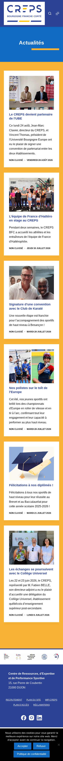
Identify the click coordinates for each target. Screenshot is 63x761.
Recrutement (14, 700)
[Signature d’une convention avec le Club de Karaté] (31, 283)
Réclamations (41, 705)
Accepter (23, 746)
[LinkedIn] (39, 717)
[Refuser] (58, 744)
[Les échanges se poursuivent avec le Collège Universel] (31, 548)
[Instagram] (31, 717)
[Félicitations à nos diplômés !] (31, 464)
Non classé (16, 160)
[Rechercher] (49, 13)
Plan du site (33, 700)
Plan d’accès (21, 705)
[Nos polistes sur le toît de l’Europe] (31, 366)
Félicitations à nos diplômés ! (31, 485)
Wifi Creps (51, 700)
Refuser (41, 746)
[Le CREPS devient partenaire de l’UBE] (31, 93)
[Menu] (57, 13)
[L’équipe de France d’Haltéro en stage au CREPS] (31, 195)
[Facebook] (23, 717)
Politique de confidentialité (31, 753)
